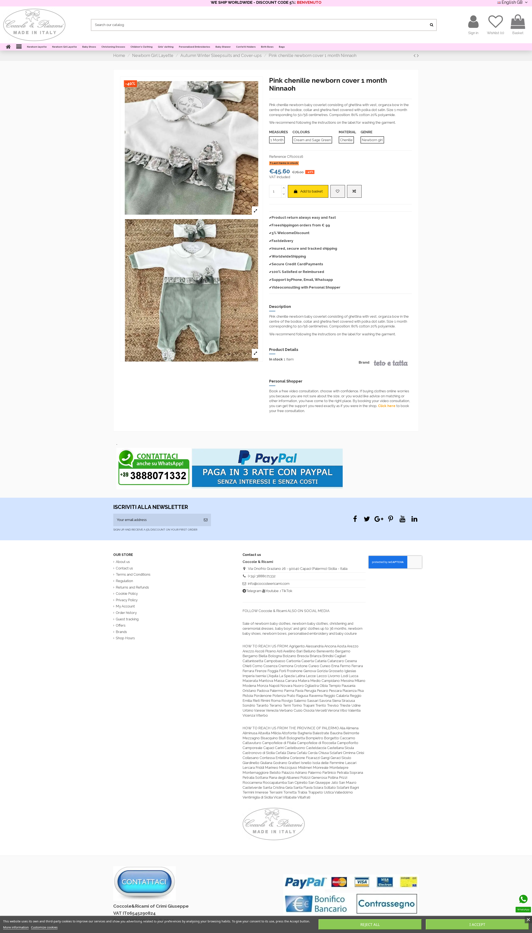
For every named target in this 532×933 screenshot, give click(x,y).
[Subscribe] (205, 520)
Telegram (253, 591)
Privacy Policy (127, 600)
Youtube (272, 591)
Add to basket (311, 191)
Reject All (370, 924)
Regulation (124, 581)
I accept (477, 924)
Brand (364, 362)
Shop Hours (125, 638)
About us (123, 562)
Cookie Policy (127, 593)
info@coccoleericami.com (268, 583)
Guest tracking (127, 619)
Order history (126, 613)
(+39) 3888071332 (262, 576)
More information (16, 927)
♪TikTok (286, 591)
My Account (125, 606)
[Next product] (418, 55)
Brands (121, 632)
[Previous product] (415, 55)
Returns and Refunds (132, 587)
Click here (386, 406)
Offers (121, 625)
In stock (276, 359)
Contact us (124, 568)
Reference (277, 156)
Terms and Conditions (133, 574)
